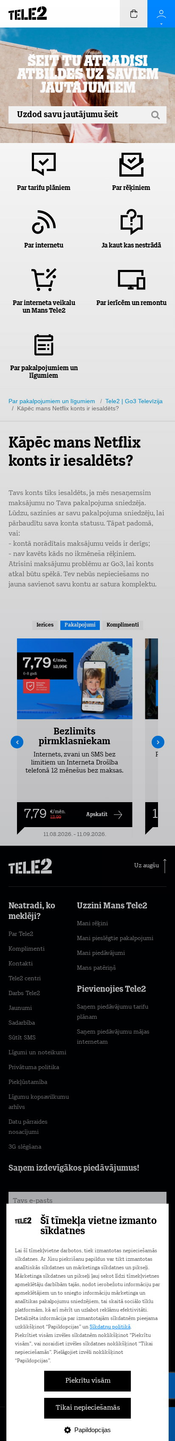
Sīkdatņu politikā (110, 1327)
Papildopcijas (92, 1429)
